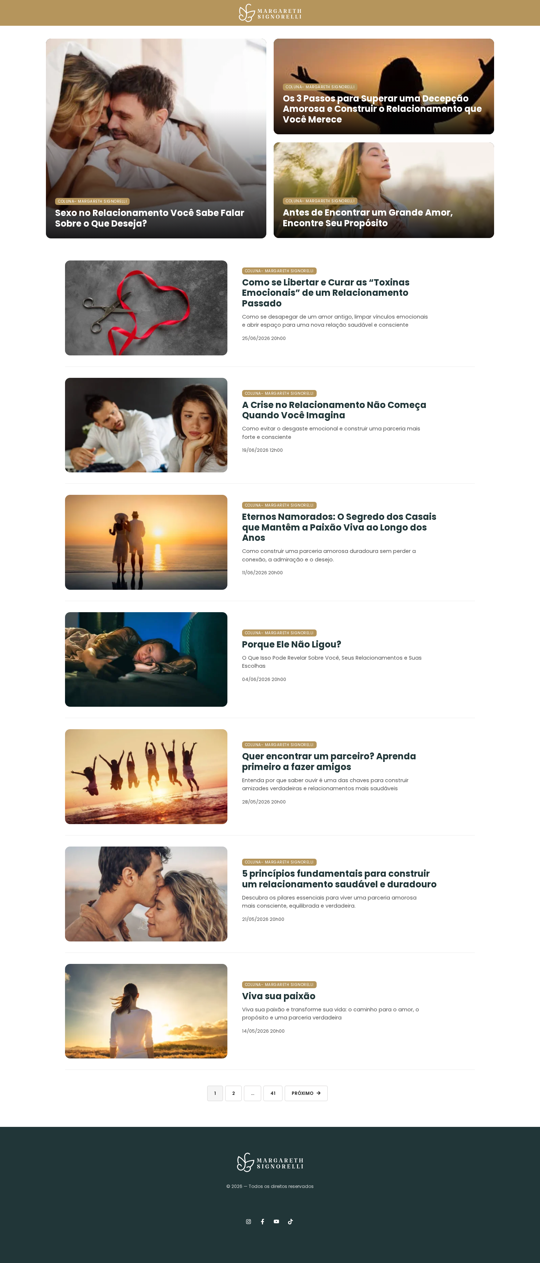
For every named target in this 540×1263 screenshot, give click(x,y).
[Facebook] (262, 1222)
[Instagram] (248, 1222)
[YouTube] (276, 1222)
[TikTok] (290, 1222)
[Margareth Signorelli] (270, 13)
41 (273, 1093)
